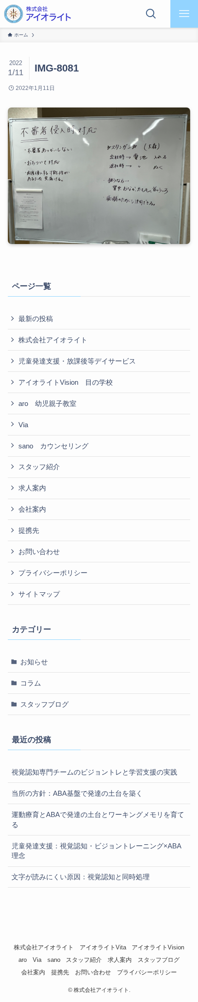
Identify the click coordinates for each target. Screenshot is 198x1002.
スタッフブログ (44, 704)
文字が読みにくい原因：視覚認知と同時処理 (81, 877)
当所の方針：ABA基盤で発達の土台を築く (77, 793)
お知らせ (34, 662)
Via (23, 425)
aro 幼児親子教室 (47, 403)
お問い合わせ (39, 551)
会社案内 (32, 509)
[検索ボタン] (151, 14)
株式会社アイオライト (52, 340)
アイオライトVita (103, 947)
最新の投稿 (35, 318)
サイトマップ (39, 594)
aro (22, 959)
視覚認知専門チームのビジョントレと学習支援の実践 (94, 772)
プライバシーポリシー (52, 573)
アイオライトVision (158, 947)
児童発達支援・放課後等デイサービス (77, 361)
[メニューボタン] (184, 14)
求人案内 (32, 488)
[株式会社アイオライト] (37, 14)
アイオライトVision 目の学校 (65, 382)
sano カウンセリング (53, 446)
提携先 (28, 530)
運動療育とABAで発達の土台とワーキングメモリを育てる (98, 820)
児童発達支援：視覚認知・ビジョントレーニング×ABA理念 (96, 851)
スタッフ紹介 (39, 467)
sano (53, 959)
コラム (30, 683)
